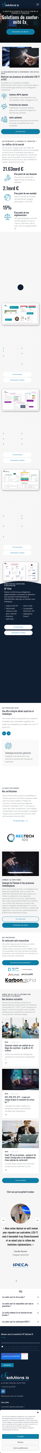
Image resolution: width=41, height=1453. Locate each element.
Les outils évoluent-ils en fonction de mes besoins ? (17, 1313)
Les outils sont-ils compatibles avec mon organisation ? (18, 1304)
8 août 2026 (14, 1094)
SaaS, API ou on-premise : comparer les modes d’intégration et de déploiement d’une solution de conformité (20, 1157)
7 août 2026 (14, 1152)
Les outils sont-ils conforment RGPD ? (16, 1321)
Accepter (20, 1436)
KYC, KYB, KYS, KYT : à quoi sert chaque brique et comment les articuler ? (20, 1099)
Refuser (20, 1442)
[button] (38, 1412)
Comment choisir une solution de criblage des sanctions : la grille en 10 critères (19, 1048)
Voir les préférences (20, 1448)
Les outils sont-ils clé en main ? (13, 1297)
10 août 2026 (15, 1042)
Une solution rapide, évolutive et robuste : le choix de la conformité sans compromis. (20, 1237)
